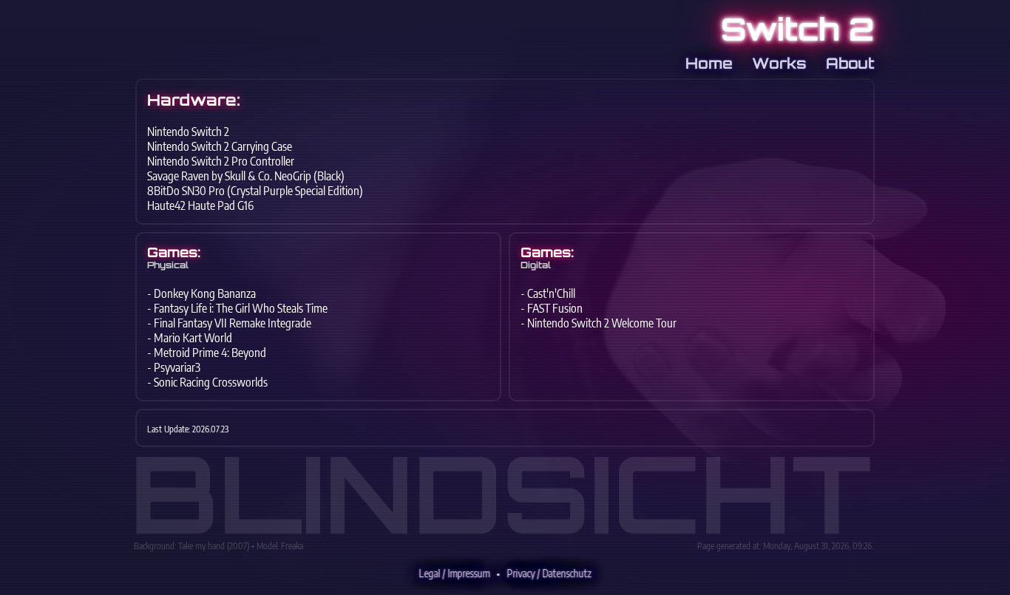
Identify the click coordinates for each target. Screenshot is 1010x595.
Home (711, 63)
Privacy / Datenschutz (549, 573)
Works (781, 63)
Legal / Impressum (454, 573)
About (850, 63)
